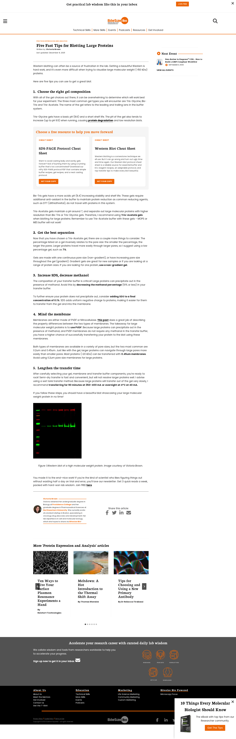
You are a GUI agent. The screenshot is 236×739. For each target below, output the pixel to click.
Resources (139, 30)
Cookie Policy (49, 719)
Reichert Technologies (49, 612)
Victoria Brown (53, 49)
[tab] (85, 624)
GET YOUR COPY (48, 181)
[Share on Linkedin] (121, 513)
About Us (37, 694)
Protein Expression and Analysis (51, 41)
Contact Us (38, 702)
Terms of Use (59, 719)
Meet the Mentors (41, 697)
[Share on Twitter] (114, 513)
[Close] (232, 701)
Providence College (61, 504)
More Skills (99, 30)
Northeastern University (55, 510)
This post (103, 320)
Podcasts (124, 30)
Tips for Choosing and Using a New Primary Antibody (129, 588)
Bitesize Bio (75, 521)
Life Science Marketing (128, 694)
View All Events (165, 70)
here (89, 485)
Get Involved (155, 30)
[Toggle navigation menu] (5, 21)
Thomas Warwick (90, 601)
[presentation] (50, 562)
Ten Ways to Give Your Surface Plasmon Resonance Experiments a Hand (49, 592)
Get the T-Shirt (40, 705)
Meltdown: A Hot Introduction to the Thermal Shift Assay (90, 588)
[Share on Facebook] (107, 513)
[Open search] (215, 22)
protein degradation (100, 120)
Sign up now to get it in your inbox (54, 661)
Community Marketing (129, 697)
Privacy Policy (38, 719)
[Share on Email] (129, 513)
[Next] (144, 586)
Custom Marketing (127, 700)
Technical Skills (82, 30)
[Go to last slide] (37, 586)
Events (112, 30)
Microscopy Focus (169, 694)
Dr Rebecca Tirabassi (132, 601)
